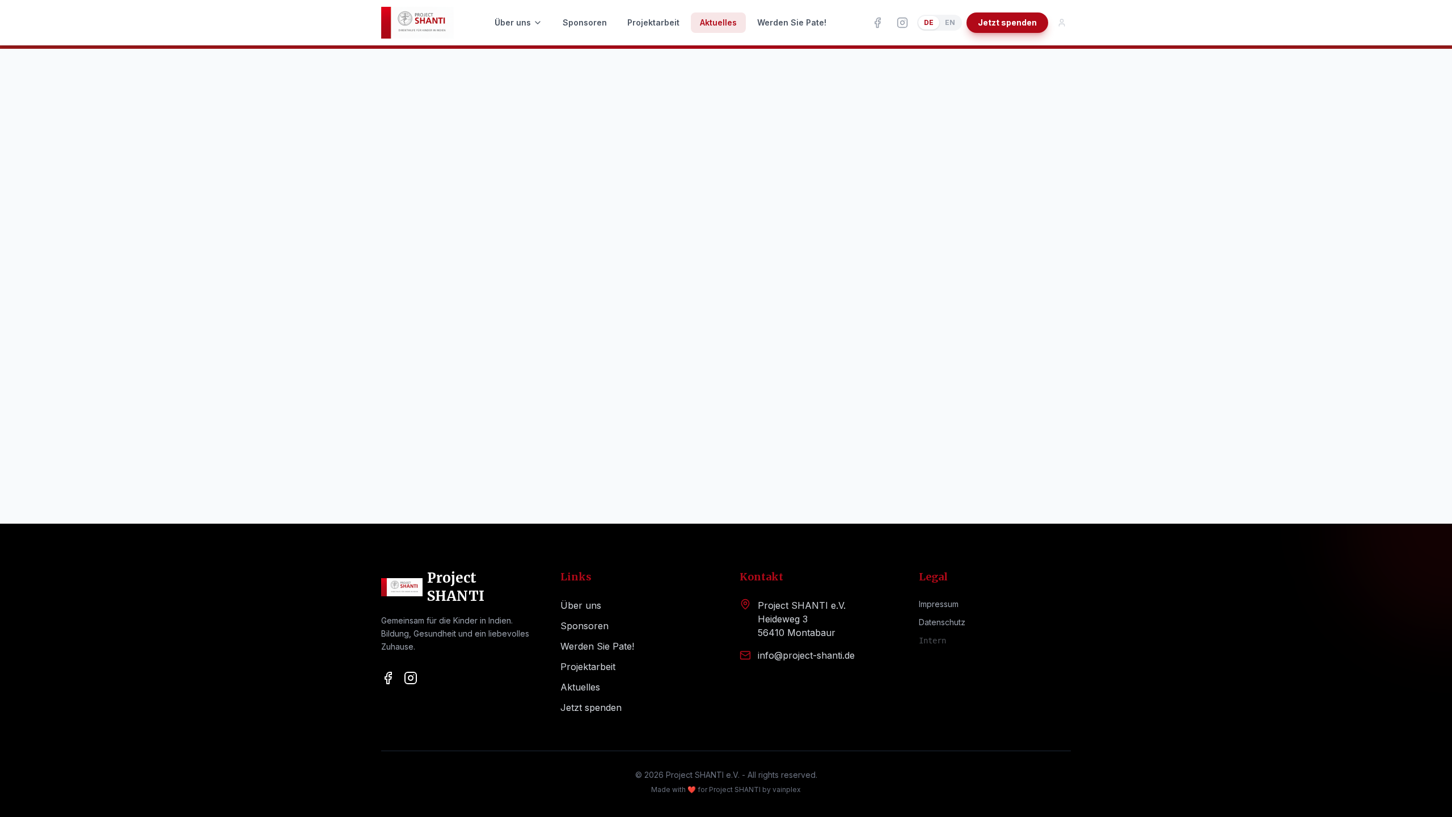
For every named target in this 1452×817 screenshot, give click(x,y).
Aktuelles (718, 22)
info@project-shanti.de (806, 655)
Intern (932, 640)
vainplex (787, 789)
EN (950, 22)
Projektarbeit (653, 22)
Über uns (513, 22)
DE (929, 22)
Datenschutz (942, 622)
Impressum (939, 604)
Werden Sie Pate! (791, 22)
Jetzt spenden (1007, 22)
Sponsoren (585, 22)
